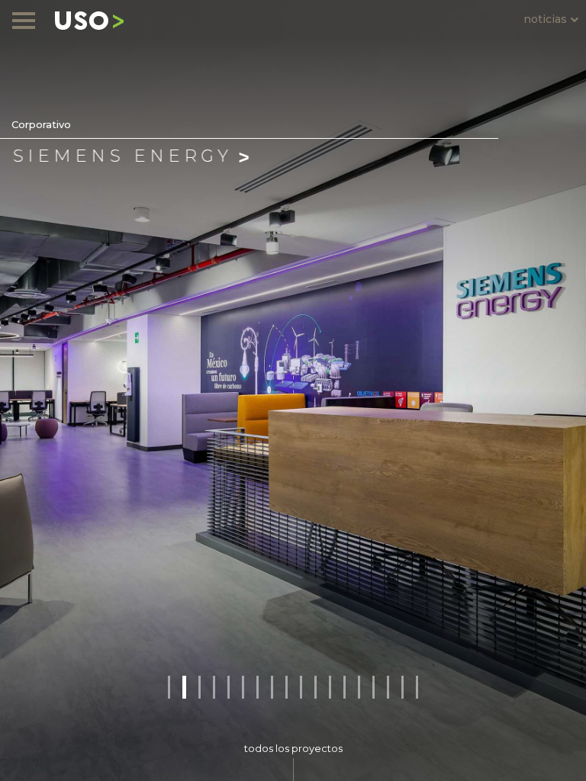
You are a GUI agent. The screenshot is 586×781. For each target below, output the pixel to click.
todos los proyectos (293, 748)
